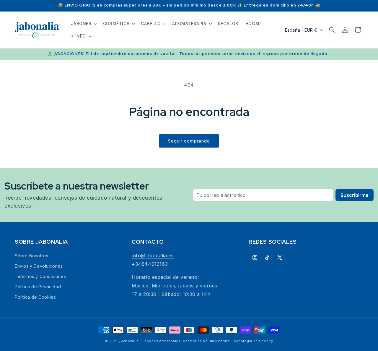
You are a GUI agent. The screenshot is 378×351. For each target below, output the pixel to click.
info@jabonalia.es (153, 255)
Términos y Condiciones (40, 276)
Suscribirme (354, 195)
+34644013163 (150, 264)
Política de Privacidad (38, 286)
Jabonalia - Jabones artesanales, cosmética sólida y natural (176, 341)
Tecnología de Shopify (252, 341)
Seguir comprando (189, 141)
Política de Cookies (35, 297)
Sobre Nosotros (31, 255)
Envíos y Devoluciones (39, 265)
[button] (83, 23)
